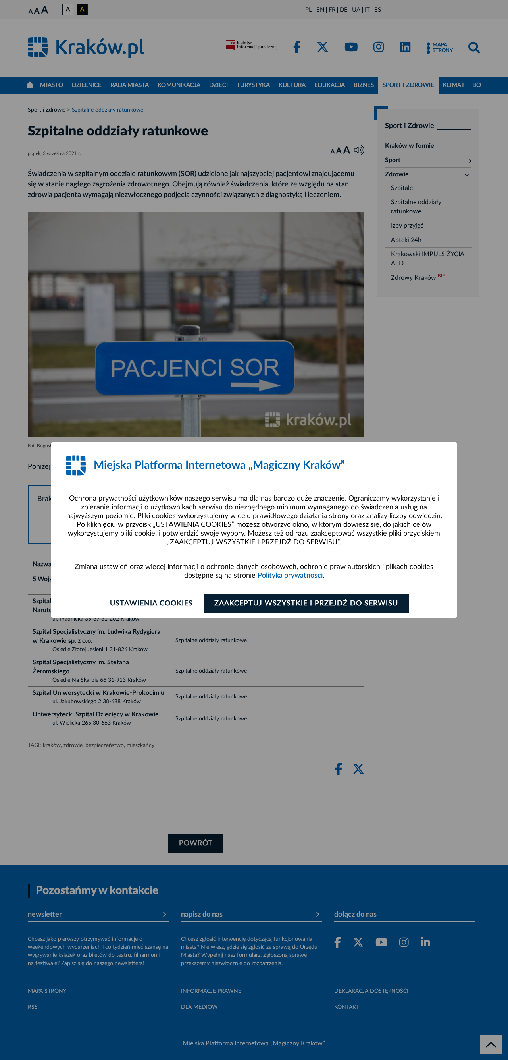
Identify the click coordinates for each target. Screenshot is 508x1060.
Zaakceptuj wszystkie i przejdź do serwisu (306, 603)
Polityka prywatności (290, 575)
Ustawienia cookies (151, 603)
